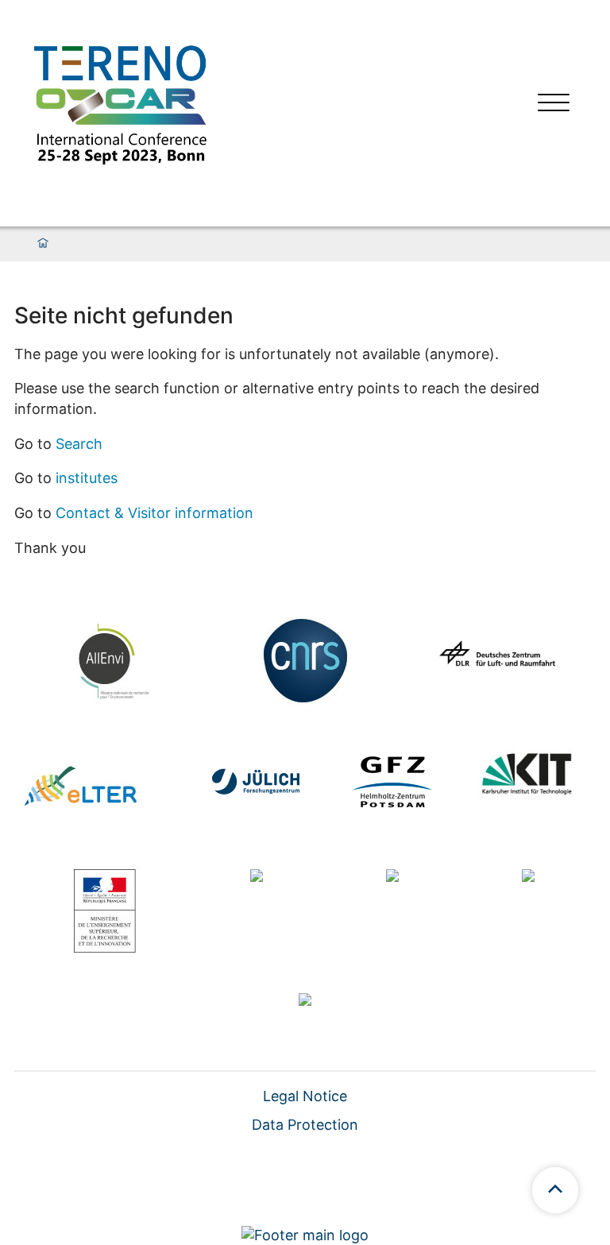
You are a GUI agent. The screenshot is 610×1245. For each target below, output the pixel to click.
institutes (87, 478)
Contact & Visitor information (154, 513)
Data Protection (305, 1124)
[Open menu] (553, 104)
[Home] (43, 244)
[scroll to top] (555, 1190)
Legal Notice (305, 1096)
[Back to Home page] (120, 104)
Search (79, 443)
